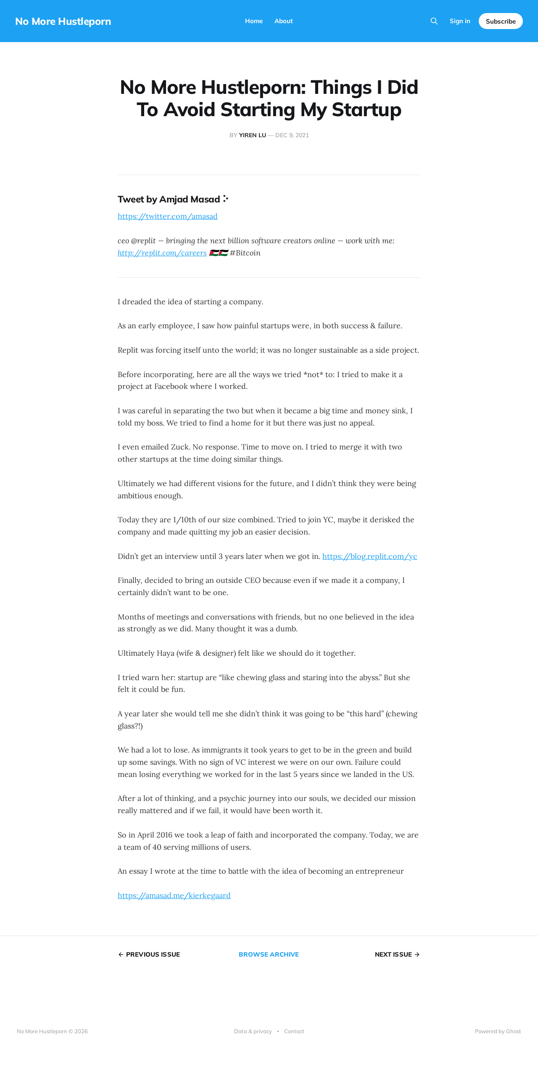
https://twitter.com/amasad (168, 216)
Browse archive (269, 954)
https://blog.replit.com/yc (369, 556)
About (283, 21)
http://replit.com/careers (162, 253)
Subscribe (501, 21)
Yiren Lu (252, 135)
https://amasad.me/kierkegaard (174, 895)
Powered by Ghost (498, 1031)
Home (254, 21)
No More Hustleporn (63, 21)
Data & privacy (253, 1031)
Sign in (460, 21)
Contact (294, 1031)
